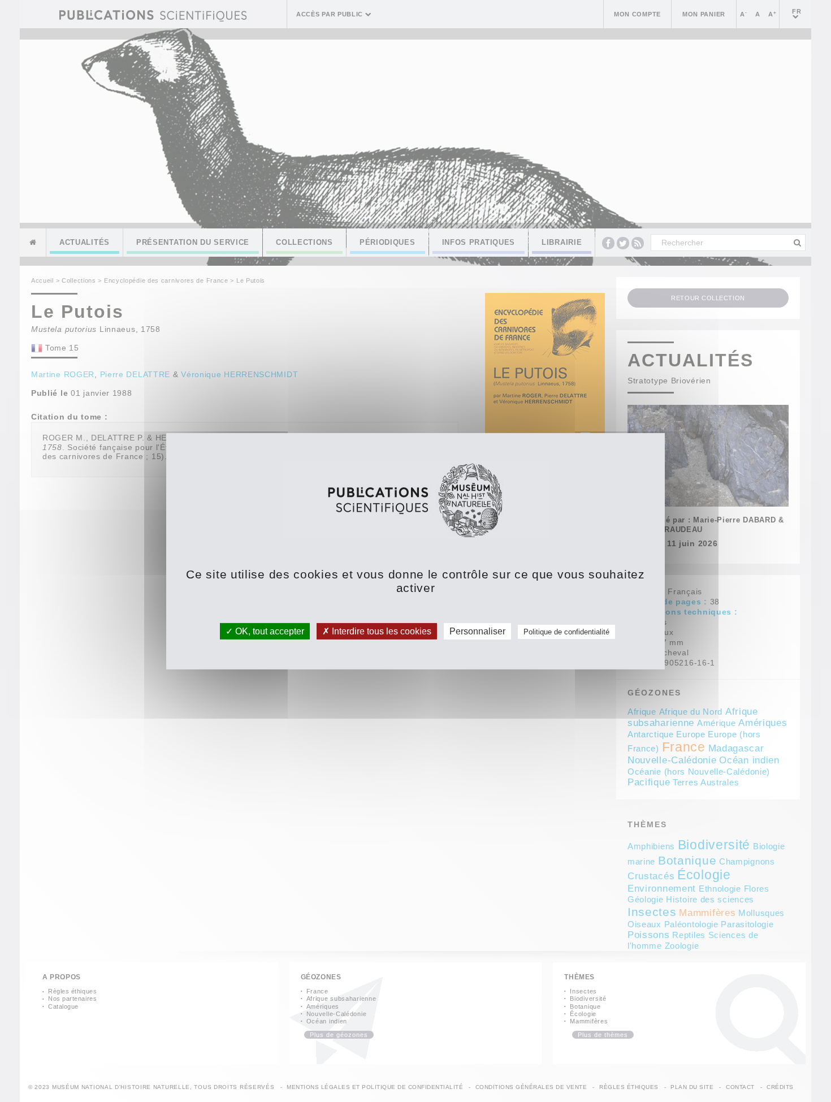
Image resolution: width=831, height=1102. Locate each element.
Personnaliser (477, 631)
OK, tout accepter (268, 631)
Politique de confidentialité (566, 631)
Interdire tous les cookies (380, 631)
